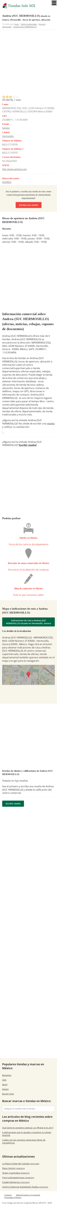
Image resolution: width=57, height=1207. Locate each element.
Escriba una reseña (28, 205)
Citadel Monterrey (16, 1182)
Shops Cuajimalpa (16, 1173)
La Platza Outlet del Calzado (20, 1163)
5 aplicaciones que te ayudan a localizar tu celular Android (26, 1134)
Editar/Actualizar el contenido (28, 1195)
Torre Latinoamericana (18, 1177)
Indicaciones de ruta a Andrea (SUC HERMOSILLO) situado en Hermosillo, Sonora (28, 622)
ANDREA (6, 182)
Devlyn (5, 1089)
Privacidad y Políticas (12, 1197)
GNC (4, 1080)
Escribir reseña (13, 803)
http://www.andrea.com (14, 169)
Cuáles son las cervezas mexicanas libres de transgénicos (23, 1141)
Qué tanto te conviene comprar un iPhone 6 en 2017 (27, 1127)
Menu (54, 3)
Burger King (8, 1093)
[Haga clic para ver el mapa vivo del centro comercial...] (28, 675)
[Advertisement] (28, 63)
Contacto (8, 1195)
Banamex (6, 1075)
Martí (4, 1084)
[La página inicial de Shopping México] (28, 5)
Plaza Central (13, 1168)
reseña (51, 423)
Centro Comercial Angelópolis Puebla (25, 1186)
